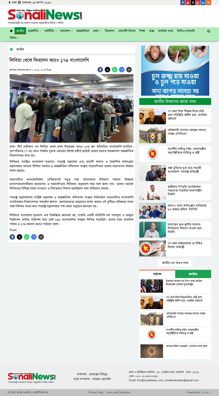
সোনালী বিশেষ (127, 31)
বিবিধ (13, 38)
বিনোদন (109, 31)
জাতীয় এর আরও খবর (175, 263)
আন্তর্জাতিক (82, 31)
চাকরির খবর (165, 31)
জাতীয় (20, 31)
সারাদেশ (65, 31)
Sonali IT (206, 392)
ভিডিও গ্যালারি (186, 31)
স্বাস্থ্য (151, 31)
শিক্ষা (142, 31)
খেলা (96, 31)
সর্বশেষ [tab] (157, 274)
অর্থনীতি (49, 31)
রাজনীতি (33, 31)
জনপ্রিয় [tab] (193, 274)
